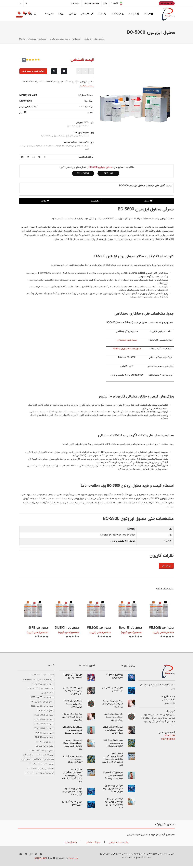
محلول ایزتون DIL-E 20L (44, 733)
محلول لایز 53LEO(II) (161, 628)
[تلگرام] (26, 3)
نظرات (43, 201)
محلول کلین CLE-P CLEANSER (42, 750)
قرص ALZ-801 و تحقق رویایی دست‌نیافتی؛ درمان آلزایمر (113, 730)
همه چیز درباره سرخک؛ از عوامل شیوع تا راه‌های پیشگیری (112, 704)
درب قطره (29, 773)
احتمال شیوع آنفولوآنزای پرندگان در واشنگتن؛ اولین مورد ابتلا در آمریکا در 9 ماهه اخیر (112, 759)
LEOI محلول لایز (33, 688)
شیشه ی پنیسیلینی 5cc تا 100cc (40, 768)
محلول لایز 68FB (38, 628)
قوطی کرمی (25, 759)
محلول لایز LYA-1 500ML (44, 719)
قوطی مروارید (28, 755)
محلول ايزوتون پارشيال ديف (43, 684)
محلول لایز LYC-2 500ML (44, 724)
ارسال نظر (166, 565)
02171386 (108, 173)
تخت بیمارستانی (29, 679)
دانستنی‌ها (35, 675)
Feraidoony (73, 858)
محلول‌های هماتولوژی (127, 340)
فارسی (115, 3)
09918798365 (83, 173)
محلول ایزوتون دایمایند (45, 746)
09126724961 (41, 858)
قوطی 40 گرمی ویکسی (45, 755)
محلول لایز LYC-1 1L (46, 710)
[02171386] (20, 3)
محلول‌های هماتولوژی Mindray (127, 348)
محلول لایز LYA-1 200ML (44, 728)
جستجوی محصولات (91, 3)
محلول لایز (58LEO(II (67, 628)
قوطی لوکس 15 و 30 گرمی (43, 759)
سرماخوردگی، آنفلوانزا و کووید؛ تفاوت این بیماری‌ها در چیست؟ (113, 775)
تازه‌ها (44, 675)
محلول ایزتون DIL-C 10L (44, 741)
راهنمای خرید (70, 842)
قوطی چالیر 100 (35, 764)
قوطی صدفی (49, 764)
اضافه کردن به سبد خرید (33, 71)
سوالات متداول (92, 842)
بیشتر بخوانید (86, 85)
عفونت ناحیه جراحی (46, 679)
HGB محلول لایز (48, 693)
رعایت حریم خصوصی (118, 842)
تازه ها (51, 675)
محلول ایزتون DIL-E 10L (44, 737)
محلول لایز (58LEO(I (99, 628)
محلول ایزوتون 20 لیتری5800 (42, 701)
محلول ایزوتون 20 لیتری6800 (42, 697)
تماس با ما (75, 3)
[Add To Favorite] (24, 60)
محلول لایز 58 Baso (130, 628)
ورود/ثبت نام (165, 3)
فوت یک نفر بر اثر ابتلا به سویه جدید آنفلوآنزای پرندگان (113, 743)
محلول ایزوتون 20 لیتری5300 (42, 706)
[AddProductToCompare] (64, 71)
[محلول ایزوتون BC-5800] (136, 104)
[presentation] (21, 599)
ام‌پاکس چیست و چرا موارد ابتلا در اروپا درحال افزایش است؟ (112, 788)
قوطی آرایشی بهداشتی (45, 773)
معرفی (146, 201)
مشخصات (95, 201)
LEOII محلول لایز (47, 688)
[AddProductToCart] (167, 618)
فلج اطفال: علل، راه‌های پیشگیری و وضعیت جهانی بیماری (113, 717)
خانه (105, 3)
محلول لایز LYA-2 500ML (44, 715)
